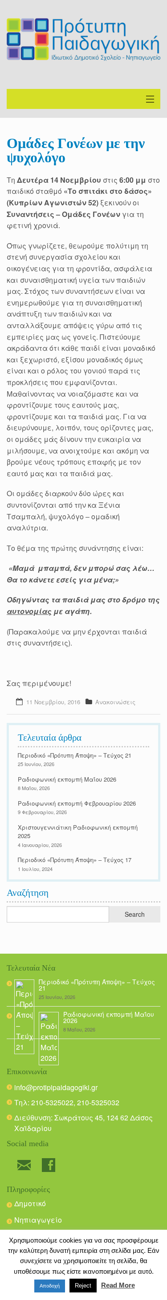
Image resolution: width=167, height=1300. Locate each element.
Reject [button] (83, 1285)
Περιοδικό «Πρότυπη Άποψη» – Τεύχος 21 (74, 755)
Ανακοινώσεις (115, 702)
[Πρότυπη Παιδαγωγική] (83, 39)
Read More (118, 1285)
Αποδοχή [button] (50, 1285)
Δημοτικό (30, 1203)
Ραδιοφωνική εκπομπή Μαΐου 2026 (67, 779)
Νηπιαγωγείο (38, 1220)
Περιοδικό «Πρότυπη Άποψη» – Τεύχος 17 (74, 859)
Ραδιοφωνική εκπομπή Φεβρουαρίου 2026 (77, 803)
